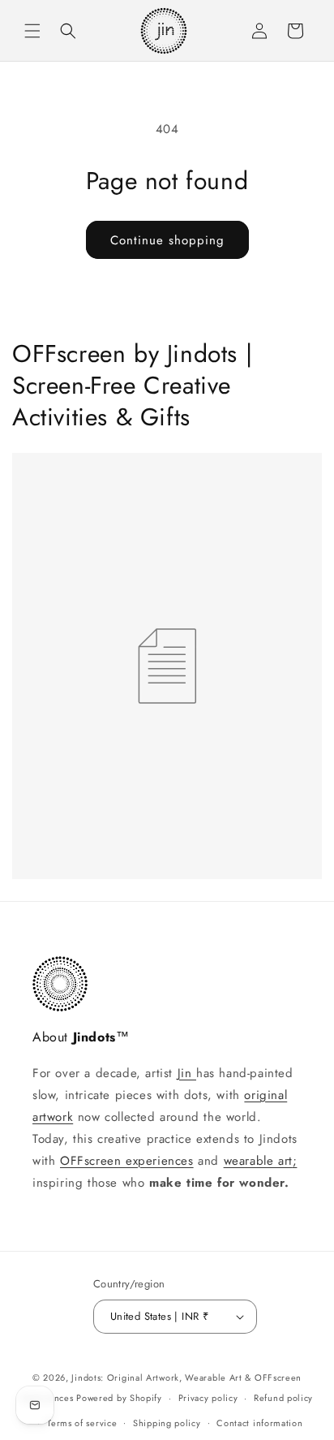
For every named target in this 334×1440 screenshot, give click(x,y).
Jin (187, 1073)
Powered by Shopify (119, 1397)
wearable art (258, 1161)
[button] (32, 31)
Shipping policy (167, 1422)
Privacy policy (208, 1397)
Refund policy (283, 1397)
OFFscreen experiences (127, 1161)
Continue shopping (167, 240)
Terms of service (82, 1422)
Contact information (259, 1422)
